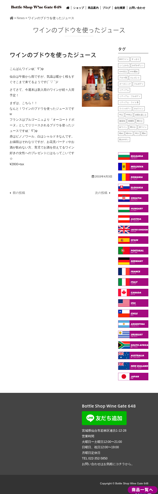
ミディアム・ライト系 (129, 102)
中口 (121, 115)
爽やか (140, 121)
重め (144, 133)
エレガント (135, 78)
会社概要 (119, 7)
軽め (121, 133)
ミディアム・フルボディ (129, 96)
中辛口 (129, 115)
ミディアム (124, 90)
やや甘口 (123, 71)
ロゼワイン (139, 109)
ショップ (78, 7)
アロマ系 (123, 78)
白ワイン (123, 127)
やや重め (134, 71)
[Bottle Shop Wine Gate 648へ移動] (11, 18)
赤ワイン (143, 127)
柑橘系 (131, 121)
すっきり (135, 59)
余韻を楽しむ (141, 115)
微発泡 (122, 121)
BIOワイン (124, 59)
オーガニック (125, 84)
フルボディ (139, 84)
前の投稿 (19, 192)
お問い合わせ (137, 7)
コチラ (120, 464)
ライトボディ (125, 109)
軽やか (129, 133)
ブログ (107, 7)
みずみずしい (138, 65)
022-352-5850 (98, 458)
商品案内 (93, 7)
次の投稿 (101, 192)
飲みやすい (124, 139)
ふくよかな (124, 65)
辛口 (137, 133)
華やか (133, 127)
